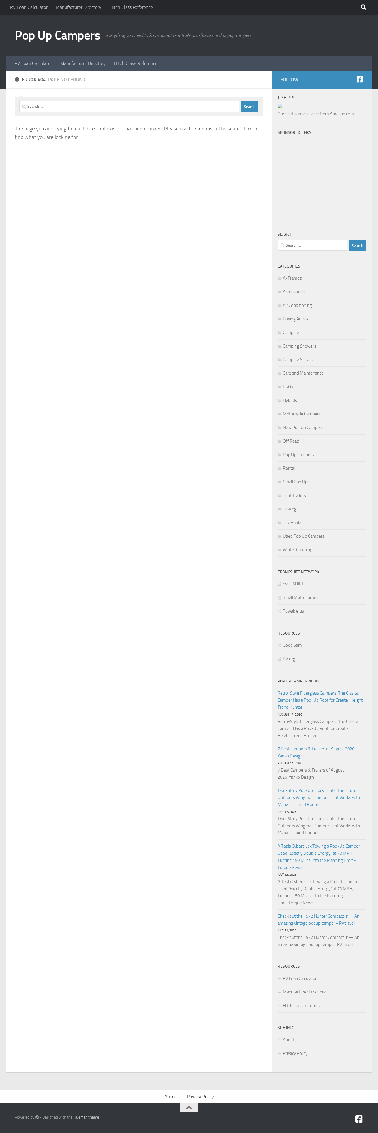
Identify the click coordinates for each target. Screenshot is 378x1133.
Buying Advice (296, 319)
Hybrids (290, 400)
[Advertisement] (325, 177)
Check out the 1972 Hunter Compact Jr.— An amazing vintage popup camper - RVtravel (318, 919)
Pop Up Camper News (298, 681)
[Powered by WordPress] (37, 1117)
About (288, 1039)
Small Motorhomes (300, 597)
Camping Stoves (298, 359)
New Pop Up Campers (303, 427)
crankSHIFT (293, 584)
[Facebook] (359, 79)
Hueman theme (86, 1117)
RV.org (289, 659)
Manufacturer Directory (78, 7)
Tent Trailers (294, 495)
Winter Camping (297, 549)
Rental (289, 468)
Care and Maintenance (303, 373)
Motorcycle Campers (302, 414)
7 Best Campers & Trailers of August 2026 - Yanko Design (317, 752)
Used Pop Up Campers (304, 536)
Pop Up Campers (57, 35)
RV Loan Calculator (29, 7)
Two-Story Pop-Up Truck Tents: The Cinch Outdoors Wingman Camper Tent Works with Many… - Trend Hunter (319, 797)
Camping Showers (299, 346)
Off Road (291, 441)
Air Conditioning (297, 305)
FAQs (288, 386)
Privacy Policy (295, 1053)
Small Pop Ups (296, 481)
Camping (291, 332)
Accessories (294, 291)
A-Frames (292, 278)
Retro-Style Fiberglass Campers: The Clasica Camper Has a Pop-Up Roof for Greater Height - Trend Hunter (322, 700)
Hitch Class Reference (131, 7)
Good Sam (292, 645)
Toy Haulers (294, 522)
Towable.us (293, 611)
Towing (289, 509)
